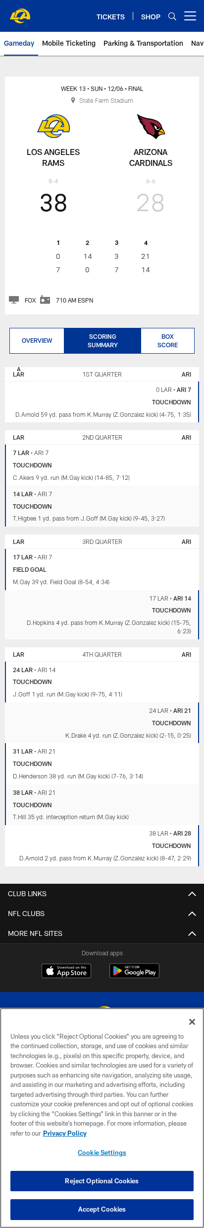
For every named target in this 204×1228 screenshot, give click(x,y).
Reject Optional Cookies (102, 1181)
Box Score (167, 340)
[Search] (172, 16)
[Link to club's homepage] (20, 12)
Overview (37, 340)
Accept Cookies (102, 1209)
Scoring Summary (103, 340)
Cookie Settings (102, 1152)
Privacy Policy (65, 1133)
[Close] (192, 1022)
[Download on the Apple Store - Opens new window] (66, 972)
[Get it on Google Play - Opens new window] (134, 976)
